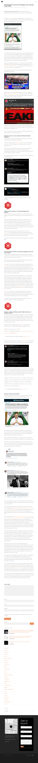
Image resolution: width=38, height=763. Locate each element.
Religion (5, 687)
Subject (22, 734)
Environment (6, 664)
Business (6, 650)
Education (6, 662)
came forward (7, 265)
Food (5, 666)
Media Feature (7, 681)
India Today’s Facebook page (13, 93)
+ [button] (6, 720)
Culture (5, 660)
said (24, 314)
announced (6, 232)
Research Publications (8, 689)
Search (5, 621)
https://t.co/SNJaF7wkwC (27, 331)
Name (5, 599)
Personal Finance (7, 685)
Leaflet (9, 733)
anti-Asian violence (12, 509)
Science (5, 693)
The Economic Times (15, 65)
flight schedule (22, 285)
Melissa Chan (7, 7)
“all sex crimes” (18, 567)
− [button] (6, 721)
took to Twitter (24, 340)
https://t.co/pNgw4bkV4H (10, 333)
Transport (6, 699)
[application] (19, 111)
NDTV (8, 65)
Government (6, 668)
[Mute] (29, 122)
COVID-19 (15, 7)
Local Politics (6, 679)
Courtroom (6, 652)
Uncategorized (7, 701)
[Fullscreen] (31, 122)
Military (5, 683)
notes (19, 63)
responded (18, 142)
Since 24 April (7, 291)
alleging (9, 566)
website (24, 275)
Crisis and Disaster (7, 658)
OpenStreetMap (12, 733)
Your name (22, 725)
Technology (6, 697)
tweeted (21, 324)
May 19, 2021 (26, 336)
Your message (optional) (24, 738)
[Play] (6, 122)
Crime (5, 656)
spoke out (32, 532)
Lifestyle (5, 677)
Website (5, 608)
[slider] (18, 122)
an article (10, 18)
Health (18, 7)
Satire (5, 691)
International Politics (22, 7)
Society (5, 695)
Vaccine (5, 703)
